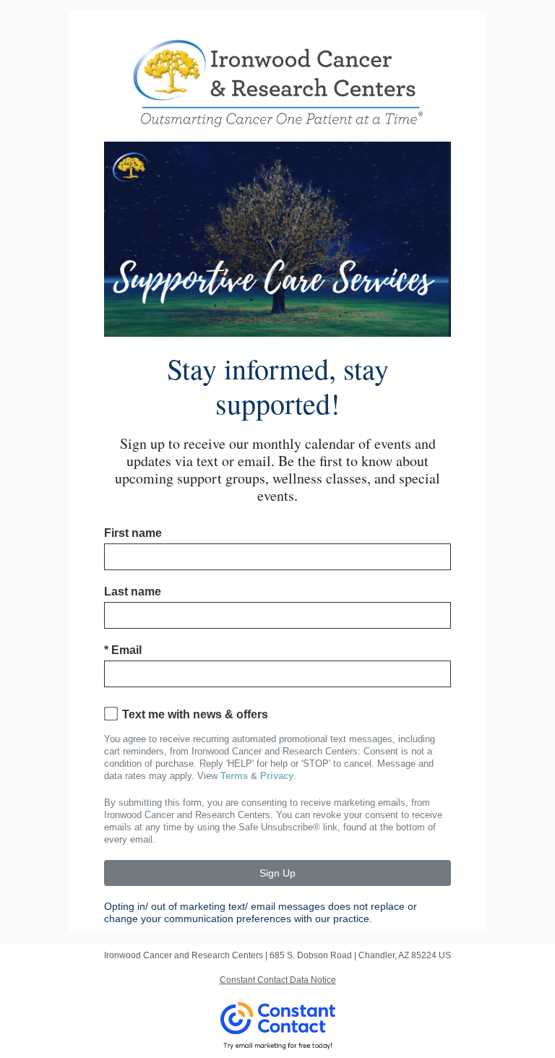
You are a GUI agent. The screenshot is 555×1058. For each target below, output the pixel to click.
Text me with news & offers (195, 714)
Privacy (276, 776)
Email (123, 650)
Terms (234, 776)
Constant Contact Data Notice (278, 980)
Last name (132, 591)
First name (133, 533)
